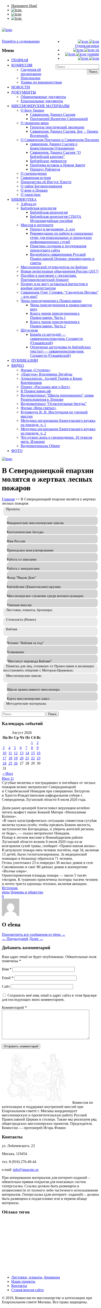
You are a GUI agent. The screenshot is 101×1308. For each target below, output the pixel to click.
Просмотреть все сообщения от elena (33, 934)
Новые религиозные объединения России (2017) (59, 271)
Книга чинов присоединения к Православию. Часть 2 (55, 324)
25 (10, 763)
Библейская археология (49, 212)
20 (21, 758)
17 (4, 758)
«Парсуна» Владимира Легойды (46, 374)
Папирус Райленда (45, 169)
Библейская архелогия (38, 208)
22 (33, 758)
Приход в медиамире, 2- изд (52, 229)
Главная (19, 59)
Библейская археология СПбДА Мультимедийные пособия (55, 219)
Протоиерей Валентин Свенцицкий (59, 119)
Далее (36, 939)
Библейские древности (48, 161)
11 (10, 753)
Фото (17, 450)
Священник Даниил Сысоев (52, 115)
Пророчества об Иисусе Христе (46, 182)
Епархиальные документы (42, 101)
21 (27, 758)
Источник (10, 888)
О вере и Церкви (34, 190)
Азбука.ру (29, 204)
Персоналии (30, 78)
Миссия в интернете (37, 225)
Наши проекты (23, 1281)
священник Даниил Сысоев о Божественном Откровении (53, 146)
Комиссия (21, 65)
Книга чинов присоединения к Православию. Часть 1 (55, 315)
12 (16, 753)
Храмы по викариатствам (41, 82)
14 (27, 753)
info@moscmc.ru (26, 1170)
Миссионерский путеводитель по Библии (54, 267)
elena (6, 892)
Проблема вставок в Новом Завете (57, 165)
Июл (6, 778)
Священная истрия (36, 178)
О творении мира (35, 123)
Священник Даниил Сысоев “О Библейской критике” (55, 154)
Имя (7, 969)
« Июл (8, 774)
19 (16, 758)
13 (21, 753)
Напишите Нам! (24, 6)
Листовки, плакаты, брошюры (35, 1277)
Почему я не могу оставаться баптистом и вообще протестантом (54, 286)
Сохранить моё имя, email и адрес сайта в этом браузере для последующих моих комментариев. (49, 997)
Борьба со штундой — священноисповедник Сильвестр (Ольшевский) (56, 338)
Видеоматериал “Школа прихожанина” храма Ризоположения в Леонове (57, 397)
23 (38, 758)
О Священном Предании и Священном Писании (60, 140)
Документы (23, 92)
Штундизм (29, 330)
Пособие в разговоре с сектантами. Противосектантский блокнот (49, 277)
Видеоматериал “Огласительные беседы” (54, 404)
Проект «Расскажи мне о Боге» (45, 387)
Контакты (19, 1286)
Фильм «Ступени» (35, 370)
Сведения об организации (31, 72)
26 (16, 763)
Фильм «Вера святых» (38, 408)
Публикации (24, 360)
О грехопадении (34, 173)
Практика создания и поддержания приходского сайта (58, 248)
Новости (20, 87)
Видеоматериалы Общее (40, 446)
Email (7, 978)
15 (33, 753)
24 (4, 763)
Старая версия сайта (27, 1290)
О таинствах (31, 195)
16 (38, 753)
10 (4, 753)
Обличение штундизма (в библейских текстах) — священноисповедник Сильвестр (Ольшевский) (60, 351)
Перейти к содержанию (21, 41)
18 (10, 758)
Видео (17, 365)
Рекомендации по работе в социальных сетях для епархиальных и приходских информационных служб (61, 237)
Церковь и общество (27, 892)
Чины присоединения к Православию (51, 301)
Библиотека (24, 199)
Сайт (6, 986)
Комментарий (14, 1007)
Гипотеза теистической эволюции (57, 127)
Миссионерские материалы (40, 105)
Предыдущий (15, 939)
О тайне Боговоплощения (41, 186)
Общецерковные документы (43, 97)
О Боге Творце (32, 110)
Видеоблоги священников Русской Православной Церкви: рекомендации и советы (62, 258)
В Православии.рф (36, 391)
